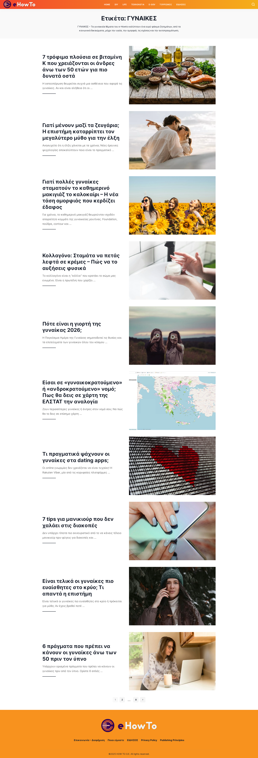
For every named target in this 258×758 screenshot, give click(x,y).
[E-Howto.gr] (19, 4)
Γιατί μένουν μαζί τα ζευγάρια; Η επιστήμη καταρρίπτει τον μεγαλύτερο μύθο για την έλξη (80, 131)
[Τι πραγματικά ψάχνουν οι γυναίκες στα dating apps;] (172, 466)
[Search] (253, 4)
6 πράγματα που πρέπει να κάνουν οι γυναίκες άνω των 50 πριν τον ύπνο (79, 652)
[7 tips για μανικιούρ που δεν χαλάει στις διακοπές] (172, 531)
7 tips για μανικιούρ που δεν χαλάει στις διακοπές (78, 522)
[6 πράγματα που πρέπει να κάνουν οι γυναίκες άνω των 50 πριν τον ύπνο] (172, 661)
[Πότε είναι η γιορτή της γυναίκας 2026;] (172, 335)
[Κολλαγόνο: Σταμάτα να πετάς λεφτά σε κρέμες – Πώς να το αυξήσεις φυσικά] (172, 270)
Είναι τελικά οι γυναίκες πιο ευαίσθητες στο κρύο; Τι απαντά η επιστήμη (78, 587)
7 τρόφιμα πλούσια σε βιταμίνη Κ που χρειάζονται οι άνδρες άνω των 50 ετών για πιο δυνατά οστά (82, 66)
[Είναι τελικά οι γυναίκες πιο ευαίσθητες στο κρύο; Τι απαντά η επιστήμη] (172, 596)
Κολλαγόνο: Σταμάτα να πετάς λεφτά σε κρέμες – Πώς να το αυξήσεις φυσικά (81, 261)
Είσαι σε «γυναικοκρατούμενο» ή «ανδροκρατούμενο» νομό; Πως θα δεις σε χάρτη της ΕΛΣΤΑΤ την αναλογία (82, 392)
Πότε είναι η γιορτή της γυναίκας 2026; (71, 327)
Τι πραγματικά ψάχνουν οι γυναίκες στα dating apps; (76, 457)
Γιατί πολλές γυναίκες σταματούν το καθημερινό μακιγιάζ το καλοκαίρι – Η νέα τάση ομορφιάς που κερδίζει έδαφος (80, 194)
